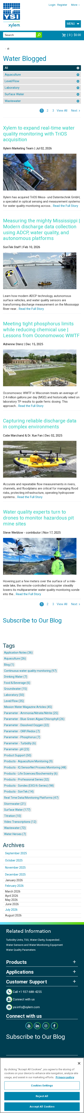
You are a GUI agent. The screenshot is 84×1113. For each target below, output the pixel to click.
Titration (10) (12, 815)
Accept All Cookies (42, 1106)
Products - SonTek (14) (19, 791)
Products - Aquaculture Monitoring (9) (28, 761)
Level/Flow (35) (14, 701)
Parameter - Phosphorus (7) (22, 737)
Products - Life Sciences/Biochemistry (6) (30, 773)
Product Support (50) (17, 755)
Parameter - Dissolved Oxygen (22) (26, 725)
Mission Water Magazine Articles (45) (28, 707)
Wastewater (13, 101)
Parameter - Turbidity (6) (20, 743)
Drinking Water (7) (15, 676)
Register (62, 4)
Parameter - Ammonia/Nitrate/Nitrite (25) (31, 713)
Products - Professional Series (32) (26, 779)
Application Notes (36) (18, 652)
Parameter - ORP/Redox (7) (22, 731)
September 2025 (16, 853)
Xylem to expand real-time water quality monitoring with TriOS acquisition (39, 134)
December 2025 (15, 874)
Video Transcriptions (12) (20, 821)
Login (52, 4)
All (6, 68)
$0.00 (74, 35)
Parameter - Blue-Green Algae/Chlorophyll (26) (34, 719)
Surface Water (14, 94)
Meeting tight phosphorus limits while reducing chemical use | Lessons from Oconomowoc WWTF (41, 329)
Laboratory (12, 88)
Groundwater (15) (15, 688)
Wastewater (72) (15, 828)
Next (74, 110)
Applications (20, 972)
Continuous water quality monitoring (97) (30, 670)
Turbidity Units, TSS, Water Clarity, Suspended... (33, 939)
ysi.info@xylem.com (26, 1007)
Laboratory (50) (14, 694)
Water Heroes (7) (15, 834)
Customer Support (26, 982)
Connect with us (24, 999)
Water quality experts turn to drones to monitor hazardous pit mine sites (38, 518)
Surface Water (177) (17, 809)
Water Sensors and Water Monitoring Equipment (34, 944)
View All (62, 110)
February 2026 (14, 885)
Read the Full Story (65, 206)
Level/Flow (12, 81)
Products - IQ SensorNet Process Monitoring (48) (35, 767)
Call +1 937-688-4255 (27, 992)
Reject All (42, 1096)
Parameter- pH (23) (16, 749)
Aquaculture (13, 74)
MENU (71, 24)
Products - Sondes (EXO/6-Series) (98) (29, 785)
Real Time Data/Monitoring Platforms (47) (31, 797)
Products (16, 962)
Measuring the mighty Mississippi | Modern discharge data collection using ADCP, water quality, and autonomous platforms (41, 229)
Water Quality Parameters (20, 949)
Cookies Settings (42, 1085)
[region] (42, 1085)
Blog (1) (9, 664)
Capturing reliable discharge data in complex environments (39, 424)
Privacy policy (65, 1077)
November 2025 (15, 867)
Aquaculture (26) (15, 658)
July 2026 (11, 909)
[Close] (79, 1063)
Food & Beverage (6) (17, 682)
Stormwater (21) (15, 803)
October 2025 (14, 860)
